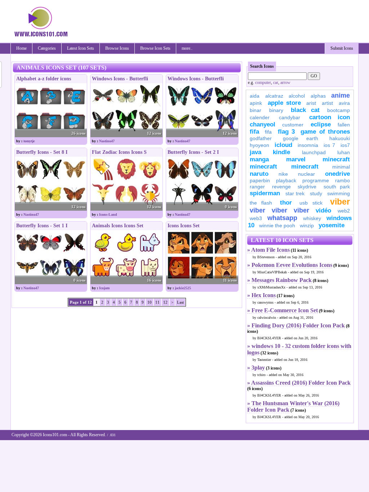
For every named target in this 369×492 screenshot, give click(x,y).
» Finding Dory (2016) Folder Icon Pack (296, 325)
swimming (338, 193)
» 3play (256, 367)
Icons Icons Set (184, 225)
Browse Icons (117, 48)
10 (149, 302)
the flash (261, 203)
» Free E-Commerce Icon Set (282, 310)
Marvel (296, 159)
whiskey (312, 218)
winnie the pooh (277, 225)
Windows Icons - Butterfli (120, 78)
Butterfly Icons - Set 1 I (41, 225)
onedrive (337, 173)
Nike (283, 174)
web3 (256, 218)
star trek (295, 193)
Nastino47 (107, 141)
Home (21, 48)
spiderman (265, 193)
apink (256, 103)
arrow (285, 82)
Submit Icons (341, 48)
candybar (289, 117)
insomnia (308, 145)
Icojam (104, 288)
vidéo (323, 210)
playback (286, 180)
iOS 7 (329, 145)
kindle (281, 152)
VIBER (257, 210)
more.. (187, 48)
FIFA (254, 131)
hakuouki (339, 138)
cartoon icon (329, 117)
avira (344, 103)
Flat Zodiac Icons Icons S (119, 152)
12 (165, 302)
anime (340, 95)
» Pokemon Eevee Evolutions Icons (289, 265)
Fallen (344, 125)
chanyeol (262, 124)
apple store (284, 102)
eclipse (321, 124)
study (316, 193)
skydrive (307, 186)
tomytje (29, 141)
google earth (300, 138)
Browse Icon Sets (155, 48)
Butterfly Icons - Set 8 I (41, 152)
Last (180, 302)
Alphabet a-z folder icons (43, 78)
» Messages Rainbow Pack (279, 280)
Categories (47, 48)
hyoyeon (259, 145)
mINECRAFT (263, 166)
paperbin (260, 180)
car (275, 82)
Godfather (261, 138)
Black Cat (305, 110)
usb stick (310, 203)
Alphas (318, 96)
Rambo (342, 180)
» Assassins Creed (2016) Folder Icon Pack (299, 383)
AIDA (254, 96)
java (255, 152)
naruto (259, 173)
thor (286, 202)
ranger (257, 186)
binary (276, 110)
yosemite (331, 225)
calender (260, 117)
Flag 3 (286, 131)
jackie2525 (183, 288)
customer (292, 125)
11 (157, 302)
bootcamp (338, 110)
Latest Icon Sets (80, 48)
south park (337, 186)
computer (263, 82)
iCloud (283, 145)
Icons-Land (108, 214)
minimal (341, 167)
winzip (307, 225)
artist (327, 103)
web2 (344, 211)
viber (340, 201)
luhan (343, 152)
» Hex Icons (261, 295)
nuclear (306, 174)
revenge (281, 186)
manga (259, 159)
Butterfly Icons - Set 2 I (193, 152)
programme (315, 180)
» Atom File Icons (268, 250)
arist (311, 103)
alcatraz (274, 96)
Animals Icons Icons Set (117, 225)
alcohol (297, 96)
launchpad (314, 152)
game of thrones (325, 131)
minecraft (336, 159)
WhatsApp (282, 218)
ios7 (345, 145)
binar (255, 110)
